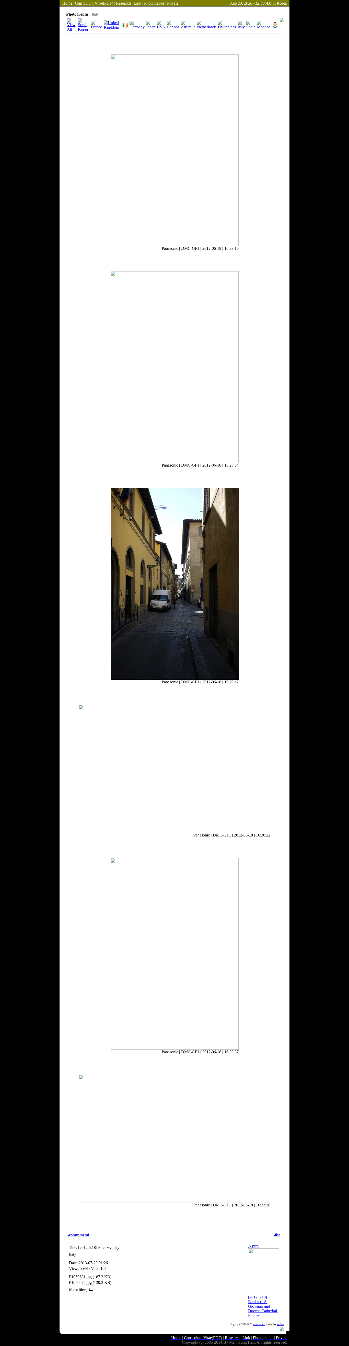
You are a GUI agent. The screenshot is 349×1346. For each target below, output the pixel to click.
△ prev (253, 1246)
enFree (280, 1324)
